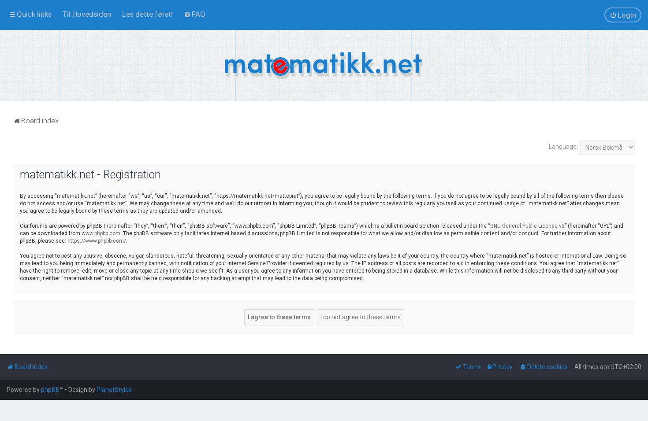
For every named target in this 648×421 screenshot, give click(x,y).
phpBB (50, 389)
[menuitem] (86, 14)
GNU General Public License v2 (527, 226)
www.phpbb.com (101, 233)
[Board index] (324, 65)
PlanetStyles (114, 389)
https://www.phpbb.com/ (96, 241)
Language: (563, 146)
